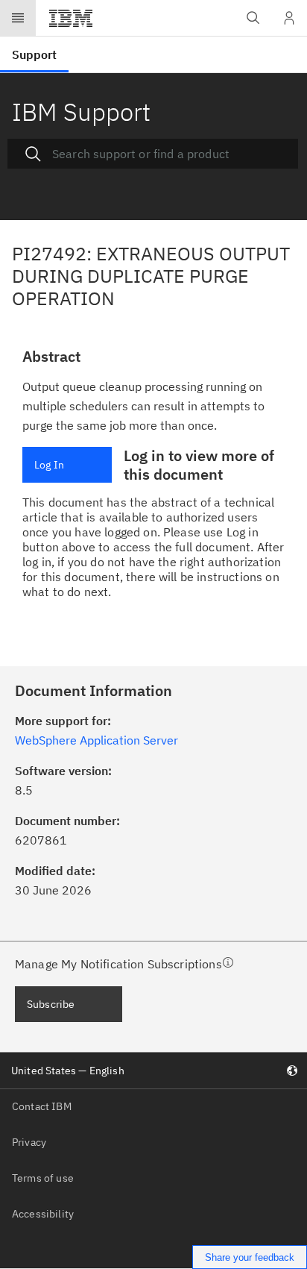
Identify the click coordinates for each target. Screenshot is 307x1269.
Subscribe (51, 1004)
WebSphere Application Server (96, 740)
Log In (49, 464)
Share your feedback (249, 1257)
